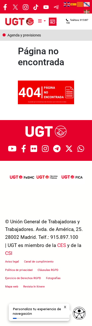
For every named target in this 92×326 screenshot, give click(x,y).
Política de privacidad (18, 270)
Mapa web (11, 286)
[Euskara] (87, 11)
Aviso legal (12, 261)
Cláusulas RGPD (48, 270)
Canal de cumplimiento (38, 261)
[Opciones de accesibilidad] (79, 313)
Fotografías (53, 278)
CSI (8, 253)
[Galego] (87, 4)
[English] (67, 4)
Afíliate (52, 22)
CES (61, 245)
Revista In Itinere (34, 286)
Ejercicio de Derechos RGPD (23, 278)
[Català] (80, 4)
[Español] (73, 4)
